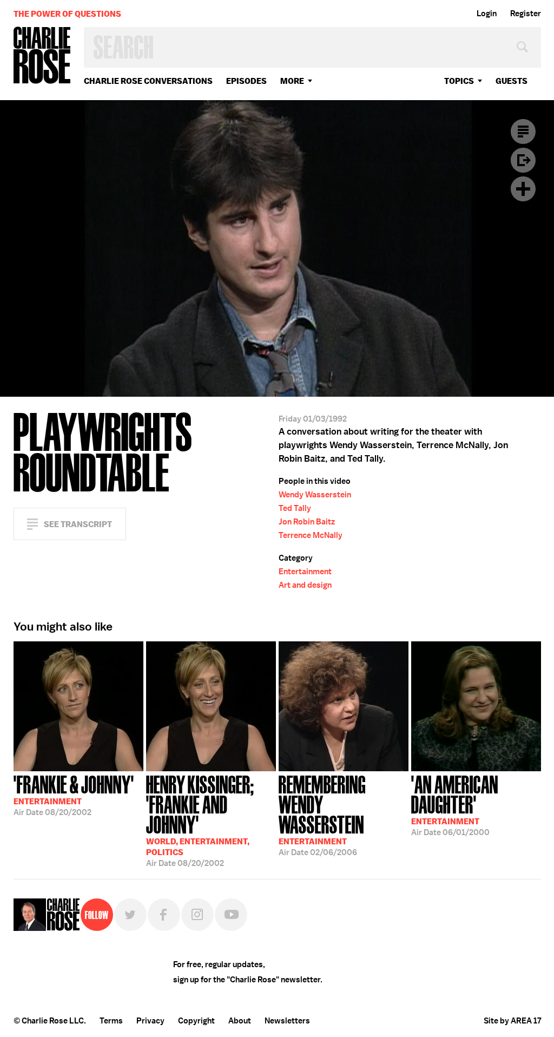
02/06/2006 (322, 814)
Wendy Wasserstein (315, 494)
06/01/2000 (454, 804)
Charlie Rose (42, 56)
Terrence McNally (310, 535)
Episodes (246, 81)
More (292, 81)
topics (459, 81)
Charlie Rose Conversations (148, 81)
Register (525, 13)
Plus (523, 188)
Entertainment (305, 571)
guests (511, 81)
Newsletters (287, 1020)
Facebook (164, 914)
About (239, 1020)
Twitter (130, 914)
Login (487, 13)
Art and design (305, 585)
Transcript (523, 131)
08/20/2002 (74, 794)
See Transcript (78, 524)
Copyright (196, 1020)
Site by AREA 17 (512, 1020)
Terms (111, 1020)
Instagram (197, 914)
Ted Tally (295, 508)
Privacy (150, 1020)
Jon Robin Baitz (307, 521)
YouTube (231, 914)
